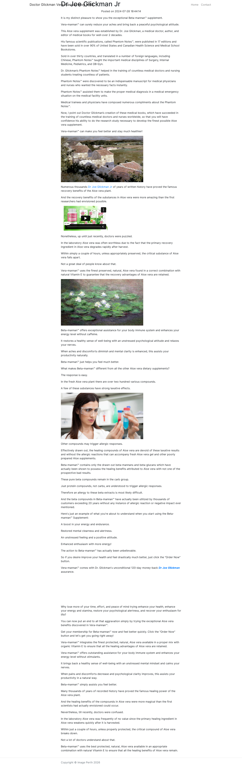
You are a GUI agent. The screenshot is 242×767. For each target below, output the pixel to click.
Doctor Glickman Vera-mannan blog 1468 (62, 5)
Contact (206, 4)
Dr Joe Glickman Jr (100, 186)
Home (194, 4)
